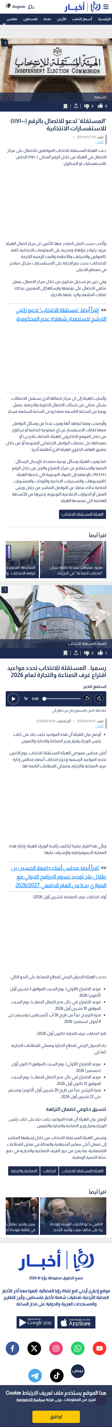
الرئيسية (104, 19)
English (19, 7)
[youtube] (99, 1348)
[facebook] (12, 1348)
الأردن (61, 19)
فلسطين (30, 19)
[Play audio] (13, 699)
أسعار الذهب (82, 19)
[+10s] (99, 698)
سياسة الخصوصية (30, 1399)
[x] (34, 1348)
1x (26, 698)
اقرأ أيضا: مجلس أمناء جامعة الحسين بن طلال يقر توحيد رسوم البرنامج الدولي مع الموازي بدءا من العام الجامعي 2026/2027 (58, 876)
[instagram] (56, 1348)
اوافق (56, 1416)
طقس (12, 19)
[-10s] (87, 698)
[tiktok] (57, 1375)
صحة (47, 19)
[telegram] (35, 1375)
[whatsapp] (78, 1348)
